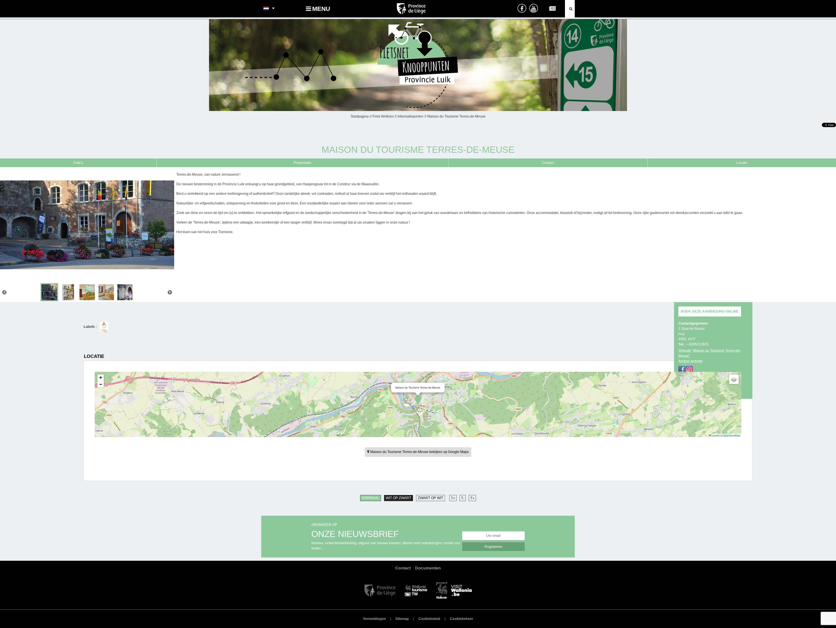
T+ (472, 498)
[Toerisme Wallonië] (416, 590)
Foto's (78, 163)
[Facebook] (681, 369)
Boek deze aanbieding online (710, 311)
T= (453, 498)
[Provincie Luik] (380, 590)
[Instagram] (689, 369)
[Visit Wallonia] (454, 590)
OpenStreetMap (731, 435)
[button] (418, 399)
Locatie (741, 163)
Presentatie (302, 163)
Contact (548, 163)
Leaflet (715, 435)
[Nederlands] (266, 8)
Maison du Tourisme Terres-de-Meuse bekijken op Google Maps (419, 452)
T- (462, 498)
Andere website (690, 361)
